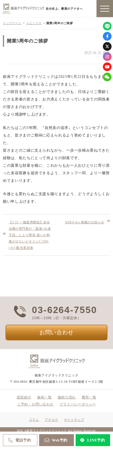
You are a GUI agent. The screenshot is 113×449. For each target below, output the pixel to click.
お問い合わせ (56, 332)
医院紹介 (24, 397)
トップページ (12, 23)
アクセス (51, 419)
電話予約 (23, 440)
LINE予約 (96, 440)
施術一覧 (44, 397)
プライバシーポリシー (77, 404)
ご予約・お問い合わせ (35, 404)
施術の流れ (67, 397)
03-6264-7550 (64, 310)
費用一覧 (89, 397)
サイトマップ (74, 419)
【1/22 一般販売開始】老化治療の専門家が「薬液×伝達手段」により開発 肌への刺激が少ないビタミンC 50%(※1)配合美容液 (30, 234)
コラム (34, 419)
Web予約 (60, 440)
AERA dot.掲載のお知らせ (84, 222)
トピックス (34, 23)
